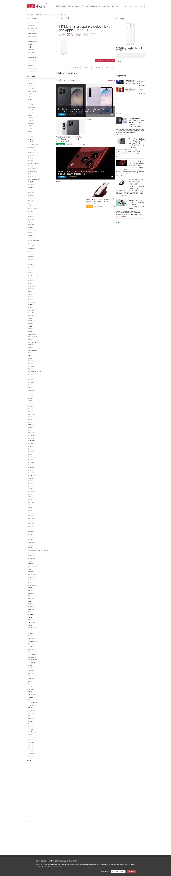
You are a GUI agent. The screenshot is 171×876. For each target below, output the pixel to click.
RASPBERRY (32, 585)
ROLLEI (30, 611)
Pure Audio (32, 579)
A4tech (31, 86)
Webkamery (32, 60)
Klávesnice (32, 68)
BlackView (32, 168)
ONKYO (30, 526)
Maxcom (31, 457)
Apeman (31, 123)
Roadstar (31, 606)
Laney (30, 419)
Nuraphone (32, 518)
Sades (30, 617)
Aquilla (30, 134)
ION (30, 387)
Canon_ (31, 190)
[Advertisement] (40, 788)
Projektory (32, 47)
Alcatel (30, 102)
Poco (30, 561)
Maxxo (30, 459)
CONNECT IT (32, 208)
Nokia (30, 510)
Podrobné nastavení (118, 871)
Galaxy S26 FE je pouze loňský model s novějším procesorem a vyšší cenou (136, 204)
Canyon (31, 195)
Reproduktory (33, 55)
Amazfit (31, 110)
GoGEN (31, 326)
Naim (30, 494)
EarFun (30, 259)
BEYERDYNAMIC (33, 163)
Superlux (31, 676)
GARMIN (31, 312)
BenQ (30, 160)
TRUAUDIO (32, 705)
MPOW (30, 481)
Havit (30, 339)
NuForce (31, 515)
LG (30, 430)
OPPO (30, 529)
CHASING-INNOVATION (35, 371)
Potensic (31, 571)
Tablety (31, 25)
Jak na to (115, 6)
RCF (30, 595)
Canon (31, 187)
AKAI (30, 96)
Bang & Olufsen (33, 152)
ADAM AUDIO (32, 91)
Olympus (31, 521)
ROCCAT (31, 609)
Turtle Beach (32, 710)
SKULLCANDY (33, 641)
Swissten (31, 678)
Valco (30, 726)
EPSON (30, 280)
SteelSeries (31, 668)
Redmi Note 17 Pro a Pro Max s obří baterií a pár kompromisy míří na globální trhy (100, 201)
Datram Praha (32, 230)
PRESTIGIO (32, 577)
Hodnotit (93, 34)
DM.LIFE (31, 254)
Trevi (30, 700)
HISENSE (31, 344)
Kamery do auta (33, 57)
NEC (30, 497)
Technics (31, 689)
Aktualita (61, 114)
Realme (31, 598)
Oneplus (31, 523)
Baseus (31, 155)
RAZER (31, 590)
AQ (30, 128)
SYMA (30, 681)
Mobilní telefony (61, 6)
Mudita (30, 486)
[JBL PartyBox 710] (120, 91)
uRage (30, 721)
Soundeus (31, 652)
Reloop (30, 601)
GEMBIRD (31, 315)
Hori (30, 352)
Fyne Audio (32, 310)
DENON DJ (31, 238)
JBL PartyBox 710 (130, 88)
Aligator (31, 104)
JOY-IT (30, 401)
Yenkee (31, 756)
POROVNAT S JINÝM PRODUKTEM (105, 60)
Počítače (94, 6)
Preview (90, 206)
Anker (30, 112)
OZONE (30, 539)
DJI (30, 251)
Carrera (31, 198)
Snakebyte (31, 644)
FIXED (37, 14)
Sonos (30, 646)
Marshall (31, 449)
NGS (30, 499)
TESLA (30, 692)
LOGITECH (32, 435)
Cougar (31, 214)
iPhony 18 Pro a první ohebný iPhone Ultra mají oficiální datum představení (81, 172)
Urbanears (31, 724)
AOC (30, 115)
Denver (30, 243)
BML (30, 174)
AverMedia (31, 150)
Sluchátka (32, 39)
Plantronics (32, 558)
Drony (31, 44)
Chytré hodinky (33, 28)
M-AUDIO (31, 451)
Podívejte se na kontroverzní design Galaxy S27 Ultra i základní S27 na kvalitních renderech (85, 110)
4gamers (31, 83)
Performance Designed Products (38, 550)
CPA (30, 222)
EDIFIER (31, 264)
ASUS (31, 139)
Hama (30, 331)
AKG (30, 99)
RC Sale (31, 593)
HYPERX (31, 366)
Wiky (30, 740)
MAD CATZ (31, 441)
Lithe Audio (32, 433)
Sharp (30, 630)
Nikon (30, 505)
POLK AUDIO (32, 566)
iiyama (31, 379)
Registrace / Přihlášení (138, 6)
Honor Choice (32, 350)
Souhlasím (132, 871)
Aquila (30, 131)
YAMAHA (31, 753)
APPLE (31, 126)
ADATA (30, 94)
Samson (31, 619)
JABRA (31, 390)
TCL (30, 686)
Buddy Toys (32, 182)
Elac (30, 270)
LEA (30, 422)
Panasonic (32, 542)
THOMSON (32, 694)
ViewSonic (32, 732)
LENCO (30, 425)
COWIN (30, 216)
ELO (30, 272)
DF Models (31, 246)
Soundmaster (32, 654)
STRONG (31, 670)
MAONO (31, 446)
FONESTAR (32, 296)
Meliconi (31, 467)
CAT (30, 203)
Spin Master (32, 662)
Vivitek (30, 734)
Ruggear (31, 614)
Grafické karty (33, 71)
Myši (30, 65)
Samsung (32, 622)
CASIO (30, 200)
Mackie (31, 438)
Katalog (77, 6)
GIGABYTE (32, 320)
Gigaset (31, 323)
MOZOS (31, 478)
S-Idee (30, 636)
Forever (31, 299)
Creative (31, 224)
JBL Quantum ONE (130, 80)
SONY (31, 649)
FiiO (30, 291)
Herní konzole (32, 33)
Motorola (31, 475)
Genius (31, 318)
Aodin (30, 118)
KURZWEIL (31, 414)
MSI (30, 483)
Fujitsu (31, 307)
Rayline (30, 587)
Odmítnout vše (105, 871)
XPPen (31, 750)
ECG (30, 262)
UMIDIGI (31, 718)
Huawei (31, 361)
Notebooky (32, 36)
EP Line (30, 278)
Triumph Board (33, 702)
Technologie (86, 6)
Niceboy (31, 502)
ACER (31, 88)
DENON (31, 235)
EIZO (30, 267)
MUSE (30, 489)
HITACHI (31, 347)
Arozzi (30, 136)
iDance (30, 374)
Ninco (30, 507)
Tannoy (31, 684)
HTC (30, 358)
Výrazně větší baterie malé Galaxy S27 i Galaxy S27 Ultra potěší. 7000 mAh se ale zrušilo (69, 139)
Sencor (31, 625)
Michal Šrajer (72, 114)
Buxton (31, 184)
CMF (30, 206)
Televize (31, 49)
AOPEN (30, 120)
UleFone (31, 713)
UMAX (30, 716)
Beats (30, 158)
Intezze (31, 385)
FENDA (31, 288)
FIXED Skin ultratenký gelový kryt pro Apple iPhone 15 (53, 14)
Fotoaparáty (32, 41)
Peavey (30, 547)
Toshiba (31, 697)
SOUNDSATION (33, 660)
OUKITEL (31, 537)
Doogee (31, 256)
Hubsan (31, 363)
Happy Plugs (32, 334)
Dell (30, 232)
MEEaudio (31, 462)
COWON (31, 219)
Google (31, 328)
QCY (30, 582)
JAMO (30, 395)
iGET (30, 377)
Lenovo (31, 427)
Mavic (30, 454)
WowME (31, 742)
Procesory (32, 63)
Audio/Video (106, 6)
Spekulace (60, 144)
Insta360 (31, 382)
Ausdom (31, 147)
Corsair (31, 211)
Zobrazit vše (111, 80)
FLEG (30, 294)
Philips (31, 553)
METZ (30, 470)
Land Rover (32, 417)
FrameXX (31, 302)
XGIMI (30, 745)
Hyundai (31, 369)
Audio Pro (31, 142)
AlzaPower (31, 107)
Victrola (31, 729)
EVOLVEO (31, 286)
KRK (30, 411)
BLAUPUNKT (32, 171)
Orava (30, 534)
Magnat (31, 443)
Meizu (30, 465)
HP (30, 355)
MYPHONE (32, 491)
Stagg (30, 665)
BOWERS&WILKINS (34, 179)
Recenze (70, 6)
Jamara (31, 393)
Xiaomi (31, 748)
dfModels (31, 248)
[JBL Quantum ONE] (120, 83)
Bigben (30, 166)
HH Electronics (33, 342)
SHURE (30, 633)
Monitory (32, 52)
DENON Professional (34, 240)
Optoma (31, 531)
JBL (30, 398)
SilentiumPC (32, 638)
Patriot (30, 545)
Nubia (30, 513)
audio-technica (33, 144)
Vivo (30, 737)
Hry (100, 6)
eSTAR (30, 283)
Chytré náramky (33, 31)
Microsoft (31, 473)
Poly (30, 569)
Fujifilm (31, 304)
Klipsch (31, 406)
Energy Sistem (33, 275)
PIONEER (31, 555)
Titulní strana (32, 14)
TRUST (31, 708)
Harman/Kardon (33, 336)
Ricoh (30, 603)
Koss (30, 409)
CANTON (31, 192)
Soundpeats (32, 657)
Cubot (30, 227)
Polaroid (31, 563)
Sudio (30, 673)
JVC (30, 403)
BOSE (30, 176)
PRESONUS (32, 574)
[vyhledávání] (125, 6)
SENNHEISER (32, 627)
